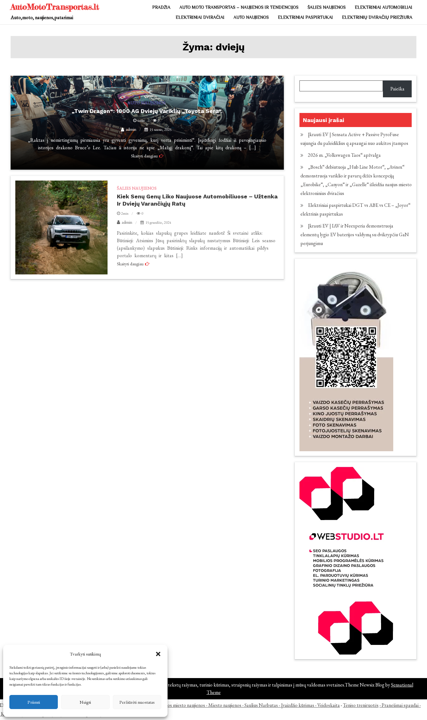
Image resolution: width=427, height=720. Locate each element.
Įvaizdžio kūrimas (297, 705)
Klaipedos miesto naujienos (178, 705)
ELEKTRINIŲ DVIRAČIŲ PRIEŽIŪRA (377, 17)
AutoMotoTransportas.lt (55, 7)
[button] (158, 654)
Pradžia (161, 7)
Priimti (34, 702)
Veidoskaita (328, 705)
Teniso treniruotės (361, 705)
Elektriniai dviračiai (200, 17)
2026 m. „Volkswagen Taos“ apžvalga (344, 155)
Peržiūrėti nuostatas (137, 702)
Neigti (85, 702)
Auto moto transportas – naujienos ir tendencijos (239, 7)
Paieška (397, 88)
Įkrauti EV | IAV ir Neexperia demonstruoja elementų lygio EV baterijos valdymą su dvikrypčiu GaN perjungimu (354, 234)
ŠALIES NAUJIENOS (327, 7)
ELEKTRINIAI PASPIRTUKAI (305, 17)
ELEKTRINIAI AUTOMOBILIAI (383, 7)
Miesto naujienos (224, 705)
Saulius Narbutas (261, 705)
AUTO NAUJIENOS (251, 17)
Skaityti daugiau (130, 264)
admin (127, 222)
